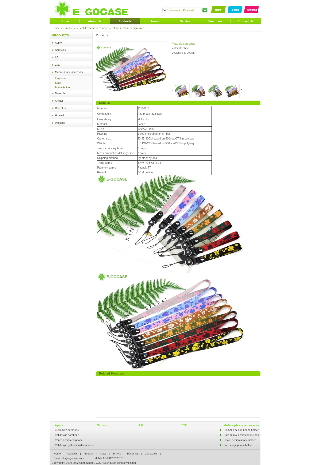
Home (65, 21)
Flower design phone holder (240, 440)
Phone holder (63, 87)
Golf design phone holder (238, 445)
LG (56, 57)
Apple (58, 42)
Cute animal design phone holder (243, 435)
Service (185, 21)
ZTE (57, 64)
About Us (94, 21)
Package (60, 122)
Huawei (59, 115)
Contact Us (245, 21)
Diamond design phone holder (241, 430)
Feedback (215, 21)
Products (125, 21)
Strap (115, 28)
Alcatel (59, 100)
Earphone (60, 78)
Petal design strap (133, 28)
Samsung (60, 50)
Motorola (60, 93)
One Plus (60, 108)
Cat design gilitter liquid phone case (75, 445)
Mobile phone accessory (94, 28)
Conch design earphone (69, 440)
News (155, 21)
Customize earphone (67, 430)
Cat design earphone (67, 435)
